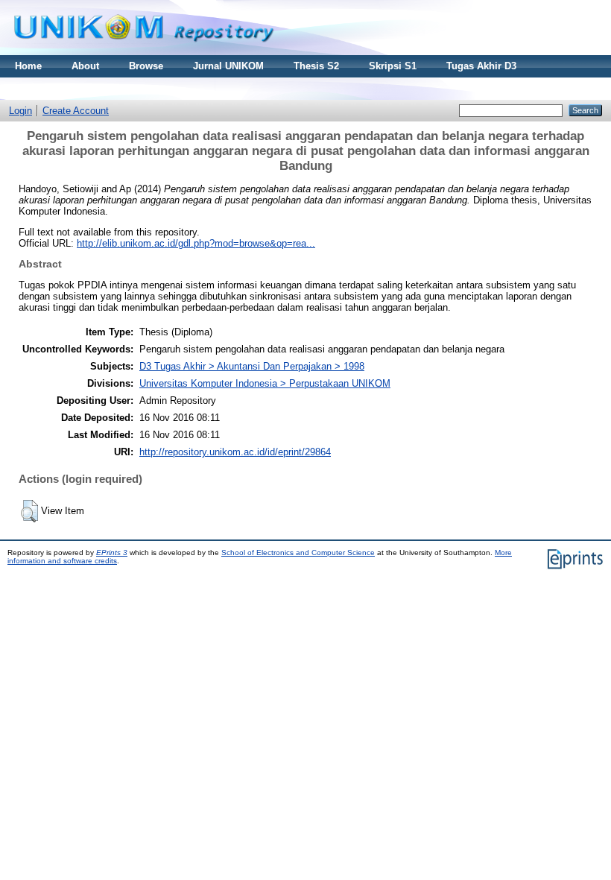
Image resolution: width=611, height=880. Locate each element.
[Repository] (144, 51)
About (85, 66)
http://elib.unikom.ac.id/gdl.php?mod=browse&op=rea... (196, 243)
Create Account (75, 110)
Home (28, 66)
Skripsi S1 (393, 66)
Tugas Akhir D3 (481, 66)
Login (20, 110)
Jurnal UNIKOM (228, 66)
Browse (146, 66)
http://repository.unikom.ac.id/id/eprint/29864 (235, 452)
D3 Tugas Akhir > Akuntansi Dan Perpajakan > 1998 (251, 366)
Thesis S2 (316, 66)
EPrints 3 (111, 552)
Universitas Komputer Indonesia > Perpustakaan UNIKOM (264, 383)
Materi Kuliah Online (62, 88)
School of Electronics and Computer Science (298, 552)
